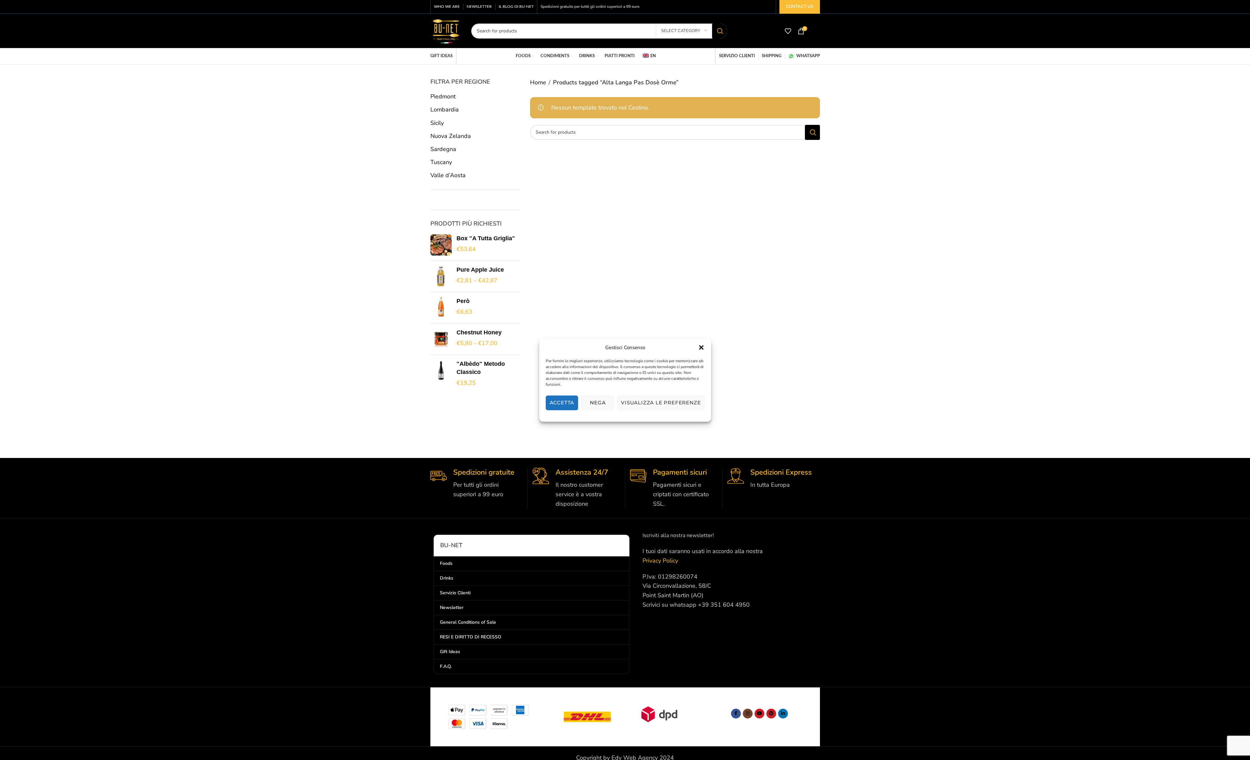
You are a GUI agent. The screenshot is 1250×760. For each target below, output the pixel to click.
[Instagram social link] (748, 713)
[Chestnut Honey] (441, 339)
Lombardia (444, 109)
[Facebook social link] (736, 713)
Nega (598, 402)
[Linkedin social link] (783, 713)
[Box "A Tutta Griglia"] (441, 245)
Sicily (437, 123)
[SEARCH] (719, 31)
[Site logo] (445, 30)
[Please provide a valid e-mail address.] (759, 713)
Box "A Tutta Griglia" (486, 238)
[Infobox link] (476, 483)
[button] (701, 347)
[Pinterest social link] (771, 713)
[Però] (441, 307)
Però (463, 301)
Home (538, 82)
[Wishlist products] (787, 31)
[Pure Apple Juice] (441, 276)
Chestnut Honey (479, 332)
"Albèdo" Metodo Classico (481, 368)
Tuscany (441, 162)
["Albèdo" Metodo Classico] (441, 373)
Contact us (799, 6)
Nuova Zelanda (450, 136)
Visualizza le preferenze (661, 402)
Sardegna (443, 149)
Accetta (562, 402)
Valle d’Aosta (448, 175)
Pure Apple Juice (480, 269)
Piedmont (443, 96)
